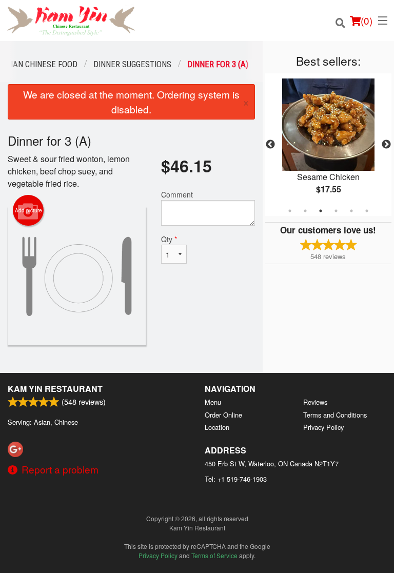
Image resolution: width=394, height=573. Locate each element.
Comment (177, 194)
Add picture (28, 210)
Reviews (315, 402)
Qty (169, 239)
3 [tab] (321, 211)
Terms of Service (214, 555)
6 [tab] (367, 211)
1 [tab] (290, 211)
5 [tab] (351, 211)
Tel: (236, 479)
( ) (366, 20)
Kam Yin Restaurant (55, 388)
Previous (270, 145)
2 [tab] (305, 211)
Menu (213, 402)
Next (386, 145)
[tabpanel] (328, 144)
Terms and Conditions (335, 415)
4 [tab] (336, 211)
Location (217, 427)
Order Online (223, 415)
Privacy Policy (323, 427)
